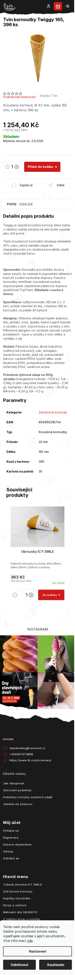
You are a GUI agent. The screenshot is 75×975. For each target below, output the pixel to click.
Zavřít (26, 181)
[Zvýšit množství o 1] (16, 167)
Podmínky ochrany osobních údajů (27, 797)
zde (30, 941)
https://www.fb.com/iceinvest (30, 760)
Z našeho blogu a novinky (21, 919)
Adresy (8, 851)
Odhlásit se (11, 858)
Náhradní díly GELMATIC (20, 912)
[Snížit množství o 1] (7, 167)
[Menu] (67, 6)
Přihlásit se (11, 830)
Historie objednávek (17, 844)
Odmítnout (19, 965)
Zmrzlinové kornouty (53, 412)
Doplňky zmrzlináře (16, 898)
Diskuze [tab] (26, 204)
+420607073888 (21, 754)
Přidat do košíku (40, 167)
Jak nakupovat (13, 783)
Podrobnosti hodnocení (19, 97)
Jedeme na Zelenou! (17, 804)
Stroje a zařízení (14, 905)
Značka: (48, 95)
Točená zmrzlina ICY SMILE (22, 884)
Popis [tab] (11, 204)
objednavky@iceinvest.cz (27, 748)
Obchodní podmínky (17, 790)
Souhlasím (55, 965)
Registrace (11, 837)
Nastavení (37, 951)
